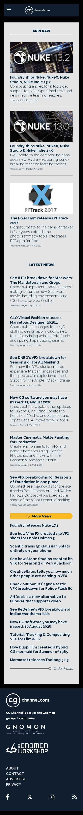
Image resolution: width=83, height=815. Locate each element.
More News (41, 516)
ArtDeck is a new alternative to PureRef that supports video (38, 599)
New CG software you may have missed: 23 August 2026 (38, 399)
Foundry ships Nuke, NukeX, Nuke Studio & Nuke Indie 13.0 (39, 148)
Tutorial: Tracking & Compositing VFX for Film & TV (40, 636)
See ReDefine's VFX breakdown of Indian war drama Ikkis (40, 611)
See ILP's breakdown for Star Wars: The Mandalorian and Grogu (41, 280)
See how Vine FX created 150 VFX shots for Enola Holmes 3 (39, 535)
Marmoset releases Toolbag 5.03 (39, 660)
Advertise (16, 779)
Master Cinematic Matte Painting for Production (39, 439)
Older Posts (63, 668)
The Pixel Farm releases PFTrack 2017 (39, 220)
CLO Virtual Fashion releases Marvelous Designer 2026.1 (35, 320)
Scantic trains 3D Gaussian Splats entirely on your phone (40, 548)
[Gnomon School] (25, 730)
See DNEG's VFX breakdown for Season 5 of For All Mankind (38, 359)
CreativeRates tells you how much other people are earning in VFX (41, 573)
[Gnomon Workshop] (27, 748)
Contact (15, 774)
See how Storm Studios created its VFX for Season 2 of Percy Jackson (41, 561)
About (12, 768)
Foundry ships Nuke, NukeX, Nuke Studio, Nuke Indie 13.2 (39, 79)
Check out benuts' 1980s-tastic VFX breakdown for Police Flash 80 (41, 586)
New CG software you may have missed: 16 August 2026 (38, 624)
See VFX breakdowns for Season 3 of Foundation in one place (40, 479)
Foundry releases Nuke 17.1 (34, 525)
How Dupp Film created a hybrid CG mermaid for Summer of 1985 (39, 649)
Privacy (13, 784)
